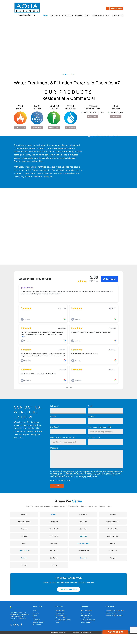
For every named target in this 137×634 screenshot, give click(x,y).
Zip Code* (54, 427)
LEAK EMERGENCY (85, 617)
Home (45, 16)
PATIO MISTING (60, 613)
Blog (108, 16)
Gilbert (53, 514)
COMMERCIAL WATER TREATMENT (115, 611)
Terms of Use (65, 480)
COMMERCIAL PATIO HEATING (114, 615)
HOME (34, 611)
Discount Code (94, 437)
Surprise (83, 558)
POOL (57, 622)
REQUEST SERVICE (37, 624)
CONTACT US (36, 620)
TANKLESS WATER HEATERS (63, 620)
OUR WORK (36, 613)
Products (54, 16)
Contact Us (117, 16)
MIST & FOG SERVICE (86, 611)
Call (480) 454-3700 (68, 589)
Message (54, 448)
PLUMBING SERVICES (61, 615)
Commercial (97, 16)
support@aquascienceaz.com (87, 477)
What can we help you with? (99, 427)
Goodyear (83, 536)
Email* (90, 406)
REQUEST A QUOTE (38, 622)
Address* (92, 416)
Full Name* (54, 406)
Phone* (53, 416)
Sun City (24, 558)
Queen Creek (24, 551)
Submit (57, 485)
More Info (20, 128)
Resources (66, 16)
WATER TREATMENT (61, 617)
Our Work (79, 16)
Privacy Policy (55, 480)
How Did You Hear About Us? (62, 437)
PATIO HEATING (60, 611)
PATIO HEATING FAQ (86, 615)
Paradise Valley (83, 543)
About (87, 16)
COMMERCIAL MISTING (112, 613)
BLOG (34, 617)
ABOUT (35, 615)
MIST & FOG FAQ (85, 613)
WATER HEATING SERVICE (88, 620)
